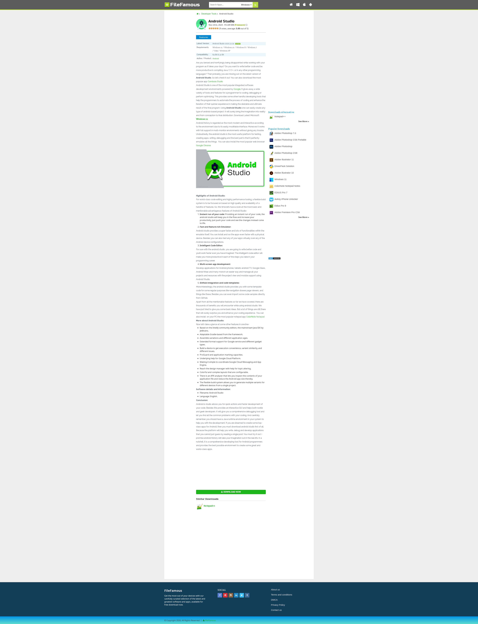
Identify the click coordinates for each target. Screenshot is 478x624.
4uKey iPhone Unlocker (286, 199)
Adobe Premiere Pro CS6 (287, 212)
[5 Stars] (218, 28)
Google (237, 89)
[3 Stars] (214, 28)
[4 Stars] (216, 28)
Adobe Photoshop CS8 (285, 153)
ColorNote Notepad (255, 317)
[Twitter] (241, 595)
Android (215, 58)
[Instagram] (231, 595)
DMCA (274, 600)
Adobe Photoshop (283, 146)
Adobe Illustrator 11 (284, 159)
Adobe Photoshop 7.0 (285, 133)
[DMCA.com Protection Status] (274, 259)
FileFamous (185, 5)
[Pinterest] (225, 595)
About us (275, 589)
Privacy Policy (278, 605)
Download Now (232, 492)
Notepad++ (209, 506)
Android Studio (221, 21)
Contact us (276, 610)
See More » (303, 121)
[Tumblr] (247, 595)
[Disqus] (231, 547)
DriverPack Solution (284, 166)
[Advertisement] (180, 74)
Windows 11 (202, 119)
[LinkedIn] (236, 595)
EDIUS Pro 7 (280, 192)
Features (203, 37)
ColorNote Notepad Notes (287, 186)
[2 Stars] (212, 28)
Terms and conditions (281, 595)
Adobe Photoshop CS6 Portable (290, 140)
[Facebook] (220, 595)
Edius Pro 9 (280, 206)
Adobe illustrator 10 (284, 173)
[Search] (255, 5)
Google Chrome (203, 145)
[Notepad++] (200, 507)
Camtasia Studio (215, 81)
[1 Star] (210, 28)
